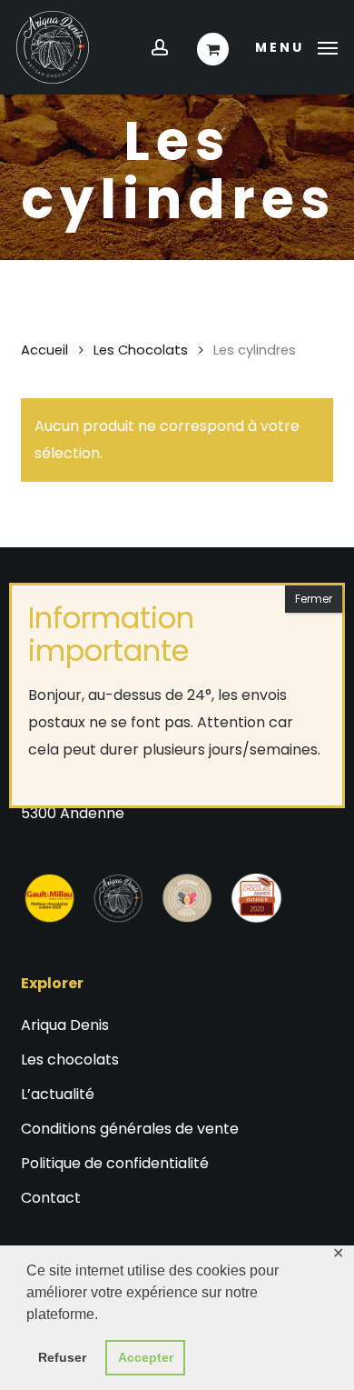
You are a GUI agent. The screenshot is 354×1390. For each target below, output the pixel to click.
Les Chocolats (140, 350)
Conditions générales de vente (130, 1128)
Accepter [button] (145, 1357)
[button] (296, 46)
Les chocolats (70, 1059)
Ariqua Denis (65, 1025)
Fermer (313, 598)
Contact (51, 1197)
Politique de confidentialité (115, 1163)
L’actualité (57, 1094)
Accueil (44, 350)
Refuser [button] (62, 1357)
